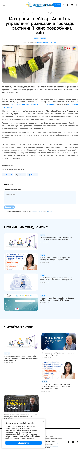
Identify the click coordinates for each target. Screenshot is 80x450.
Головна (25, 13)
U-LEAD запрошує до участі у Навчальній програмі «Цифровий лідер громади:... (56, 238)
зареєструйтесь (38, 211)
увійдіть (50, 211)
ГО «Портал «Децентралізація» (51, 443)
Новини (34, 13)
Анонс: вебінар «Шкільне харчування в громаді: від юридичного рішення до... (55, 258)
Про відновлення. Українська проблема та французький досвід (57, 354)
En (63, 5)
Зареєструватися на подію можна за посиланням (32, 104)
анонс (36, 38)
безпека (43, 38)
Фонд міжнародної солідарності (47, 42)
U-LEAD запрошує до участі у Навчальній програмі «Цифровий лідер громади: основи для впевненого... (21, 358)
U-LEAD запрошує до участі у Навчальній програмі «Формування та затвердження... (56, 279)
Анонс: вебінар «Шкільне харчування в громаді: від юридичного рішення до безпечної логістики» (56, 386)
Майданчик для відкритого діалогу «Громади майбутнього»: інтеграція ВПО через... (57, 299)
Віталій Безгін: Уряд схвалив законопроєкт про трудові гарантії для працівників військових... (20, 417)
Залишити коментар (12, 189)
